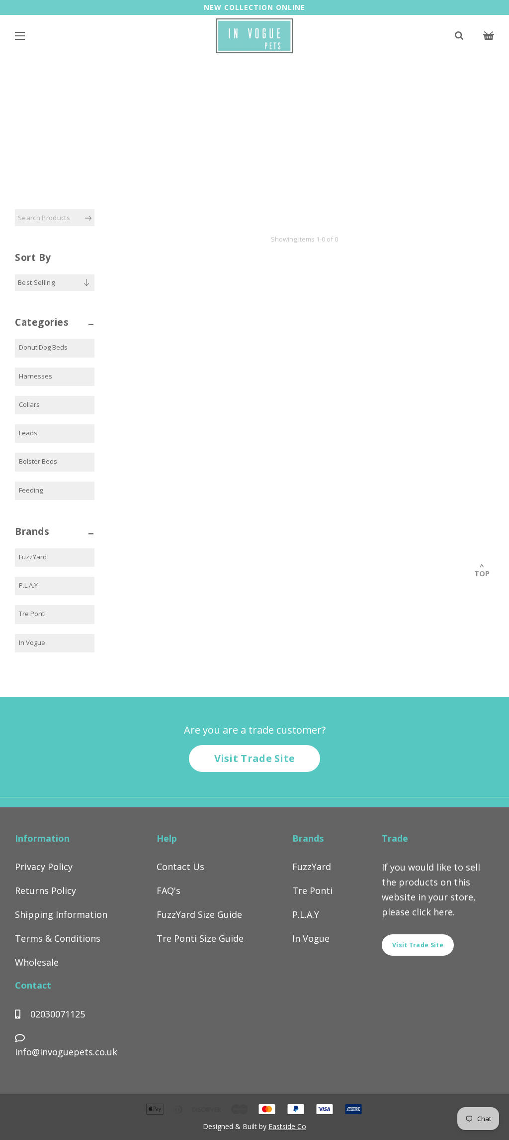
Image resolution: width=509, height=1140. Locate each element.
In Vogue (32, 642)
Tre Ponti (32, 613)
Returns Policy (45, 890)
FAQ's (168, 890)
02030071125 (56, 1014)
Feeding (31, 490)
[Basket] (488, 36)
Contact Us (180, 867)
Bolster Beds (38, 461)
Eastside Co (287, 1126)
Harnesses (35, 376)
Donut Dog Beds (43, 347)
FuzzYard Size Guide (199, 914)
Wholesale (37, 962)
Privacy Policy (44, 867)
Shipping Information (61, 914)
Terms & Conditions (57, 938)
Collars (29, 404)
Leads (28, 432)
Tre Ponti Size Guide (200, 938)
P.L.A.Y (28, 585)
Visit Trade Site (254, 758)
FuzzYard (33, 556)
